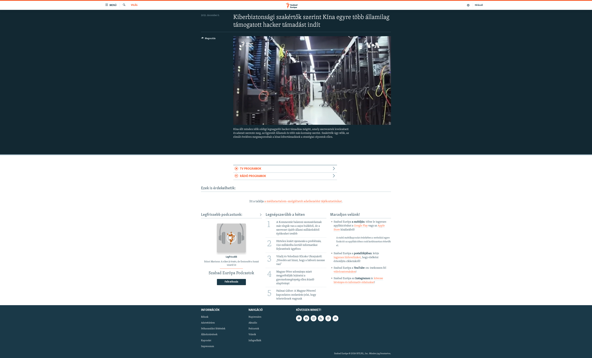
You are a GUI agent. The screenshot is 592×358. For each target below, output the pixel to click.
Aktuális (253, 323)
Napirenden (255, 317)
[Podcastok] (468, 5)
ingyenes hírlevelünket (347, 257)
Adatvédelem (208, 323)
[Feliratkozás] (335, 318)
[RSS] (321, 318)
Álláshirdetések (209, 334)
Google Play (361, 225)
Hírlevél (479, 5)
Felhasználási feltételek (213, 328)
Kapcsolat (206, 340)
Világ (134, 5)
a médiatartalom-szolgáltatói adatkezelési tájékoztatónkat (303, 201)
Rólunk (204, 317)
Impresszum (207, 346)
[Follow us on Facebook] (306, 318)
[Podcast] (328, 318)
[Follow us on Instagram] (314, 318)
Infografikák (255, 340)
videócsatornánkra (345, 272)
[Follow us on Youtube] (299, 318)
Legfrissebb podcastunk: (221, 215)
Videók (252, 334)
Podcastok (254, 328)
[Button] (208, 39)
